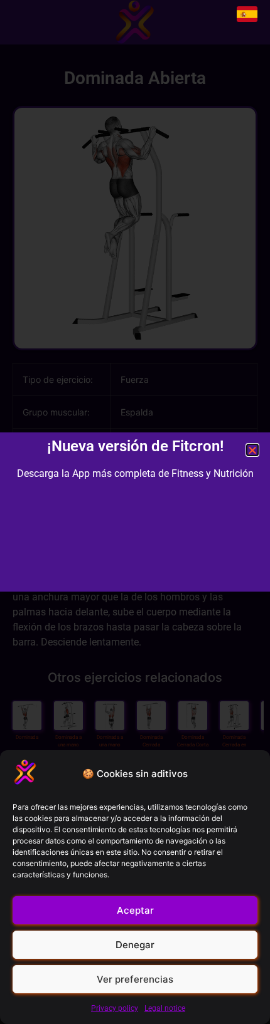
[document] (135, 512)
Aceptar (135, 910)
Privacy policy (114, 1008)
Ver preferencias (135, 979)
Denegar (135, 945)
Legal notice (164, 1008)
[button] (252, 450)
